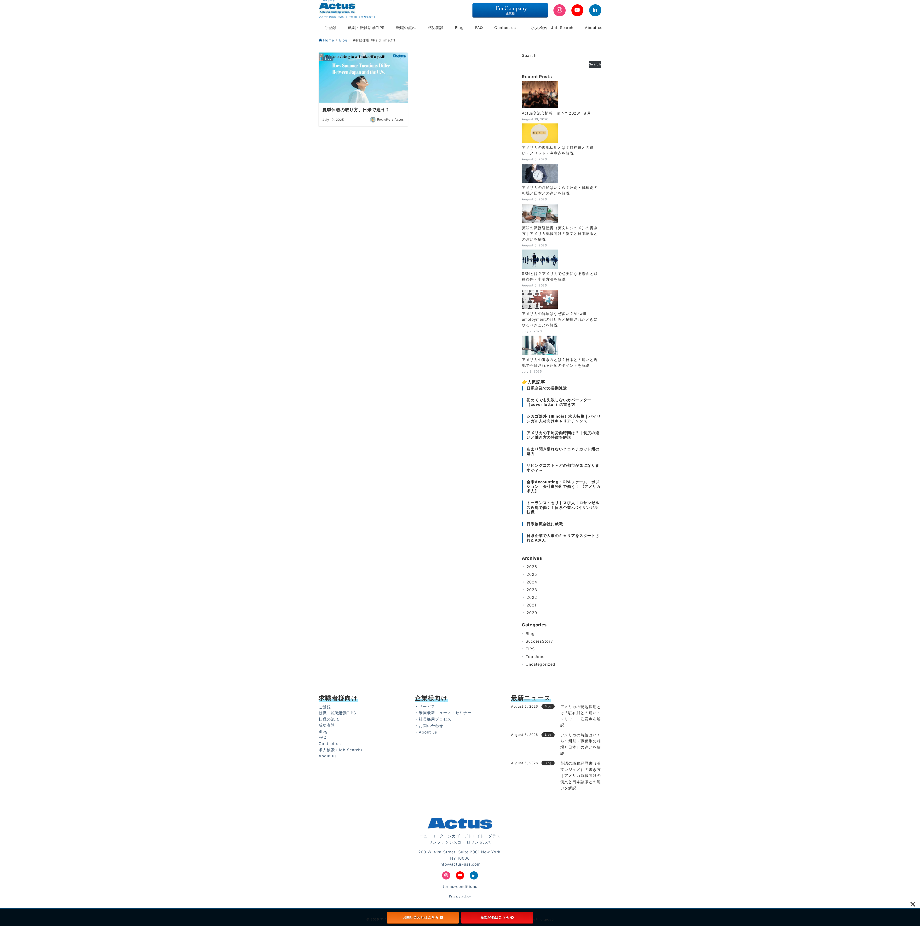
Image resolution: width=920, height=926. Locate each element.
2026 (532, 566)
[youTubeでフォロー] (577, 10)
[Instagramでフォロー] (559, 10)
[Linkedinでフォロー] (595, 10)
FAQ (323, 737)
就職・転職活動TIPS (337, 713)
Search (529, 55)
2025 (532, 574)
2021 (531, 605)
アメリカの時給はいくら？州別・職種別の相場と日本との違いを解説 (560, 190)
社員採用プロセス (435, 719)
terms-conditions (460, 886)
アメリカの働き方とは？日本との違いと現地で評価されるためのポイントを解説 (560, 362)
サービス (427, 706)
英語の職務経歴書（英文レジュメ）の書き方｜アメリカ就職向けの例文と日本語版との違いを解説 (560, 233)
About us (328, 755)
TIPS (530, 648)
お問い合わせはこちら (421, 917)
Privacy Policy (460, 896)
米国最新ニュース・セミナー (445, 712)
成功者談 (327, 725)
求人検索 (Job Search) (340, 749)
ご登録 (325, 707)
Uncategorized (540, 664)
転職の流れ (329, 719)
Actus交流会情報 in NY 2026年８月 (556, 113)
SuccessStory (539, 641)
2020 (532, 612)
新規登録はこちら (495, 917)
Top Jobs (535, 656)
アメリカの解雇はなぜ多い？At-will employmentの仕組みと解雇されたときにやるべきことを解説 (560, 319)
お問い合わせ (431, 725)
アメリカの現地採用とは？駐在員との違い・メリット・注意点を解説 (558, 150)
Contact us (330, 743)
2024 (532, 582)
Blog (530, 633)
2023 (532, 589)
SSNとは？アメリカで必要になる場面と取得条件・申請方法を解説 (560, 276)
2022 (532, 597)
